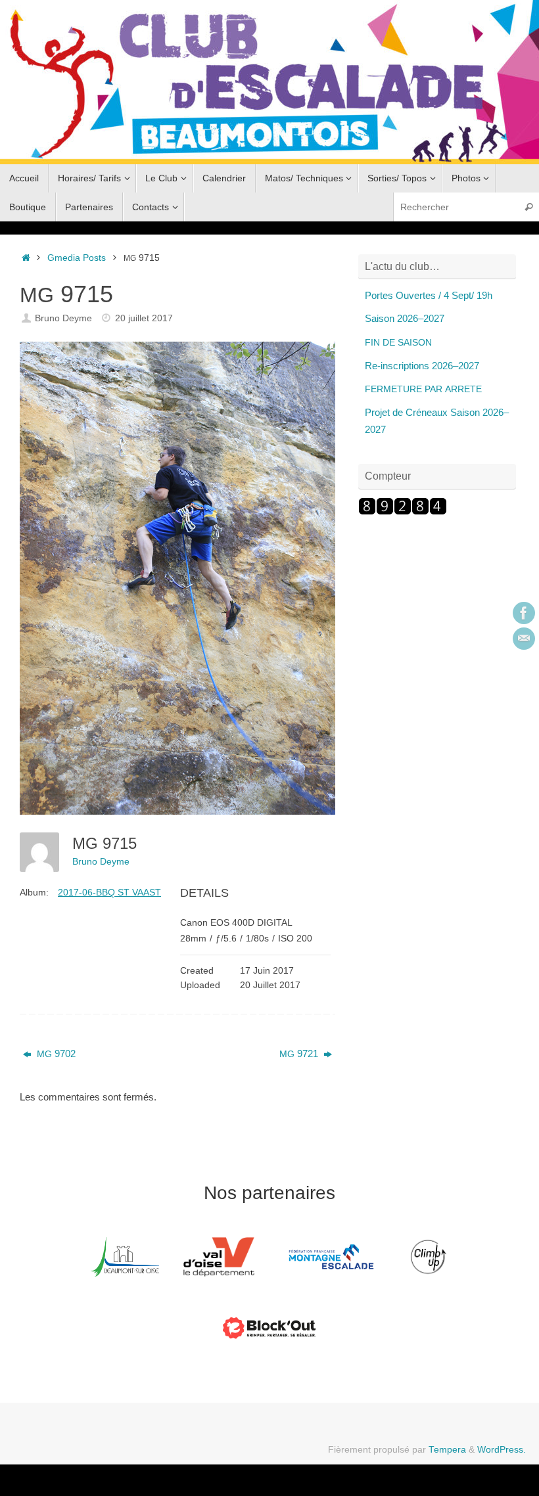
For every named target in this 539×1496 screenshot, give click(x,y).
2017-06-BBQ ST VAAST (109, 892)
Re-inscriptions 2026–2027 (422, 365)
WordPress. (501, 1450)
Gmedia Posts (76, 258)
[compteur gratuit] (402, 511)
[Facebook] (524, 613)
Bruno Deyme (63, 318)
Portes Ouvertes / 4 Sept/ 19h (428, 295)
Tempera (447, 1450)
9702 (56, 1053)
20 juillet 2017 (144, 318)
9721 (300, 1053)
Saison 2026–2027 (404, 318)
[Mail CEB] (524, 638)
